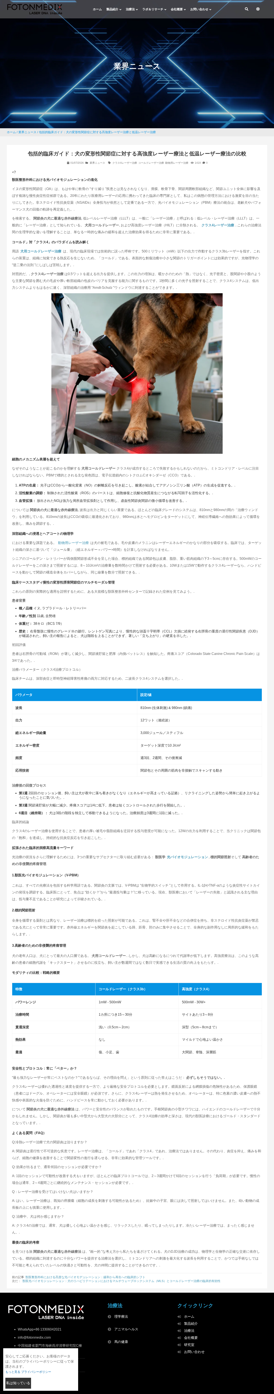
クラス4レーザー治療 (124, 162)
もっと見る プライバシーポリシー (28, 1371)
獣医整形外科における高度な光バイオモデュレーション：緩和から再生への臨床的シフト (85, 1277)
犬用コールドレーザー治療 (40, 251)
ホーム (11, 132)
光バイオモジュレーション (187, 857)
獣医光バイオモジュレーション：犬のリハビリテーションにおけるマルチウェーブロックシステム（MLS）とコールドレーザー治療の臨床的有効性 (121, 1281)
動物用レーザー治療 (176, 162)
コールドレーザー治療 (151, 162)
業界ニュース (27, 132)
